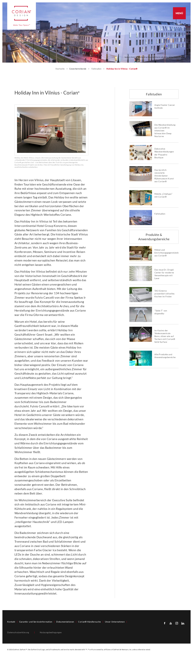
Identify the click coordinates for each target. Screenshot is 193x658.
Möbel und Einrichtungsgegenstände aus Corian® (165, 253)
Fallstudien (97, 69)
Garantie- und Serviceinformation (35, 622)
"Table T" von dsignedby (160, 312)
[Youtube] (171, 623)
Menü (179, 13)
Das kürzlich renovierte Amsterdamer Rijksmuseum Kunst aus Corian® (164, 176)
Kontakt (11, 622)
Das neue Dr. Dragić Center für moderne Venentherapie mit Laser (164, 274)
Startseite (60, 69)
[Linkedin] (183, 623)
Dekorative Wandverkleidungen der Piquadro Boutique (164, 153)
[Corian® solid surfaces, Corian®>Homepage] (21, 16)
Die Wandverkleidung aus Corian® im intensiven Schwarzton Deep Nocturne (165, 130)
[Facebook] (165, 623)
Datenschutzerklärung (18, 632)
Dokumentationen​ (65, 622)
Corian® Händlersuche (89, 622)
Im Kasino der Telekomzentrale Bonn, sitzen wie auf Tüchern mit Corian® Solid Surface (164, 336)
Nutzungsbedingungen (51, 632)
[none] (181, 24)
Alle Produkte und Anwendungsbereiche (165, 355)
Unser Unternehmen (115, 622)
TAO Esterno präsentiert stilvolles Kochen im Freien (164, 294)
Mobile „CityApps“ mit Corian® (163, 195)
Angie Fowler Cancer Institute (164, 106)
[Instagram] (177, 623)
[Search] (180, 24)
